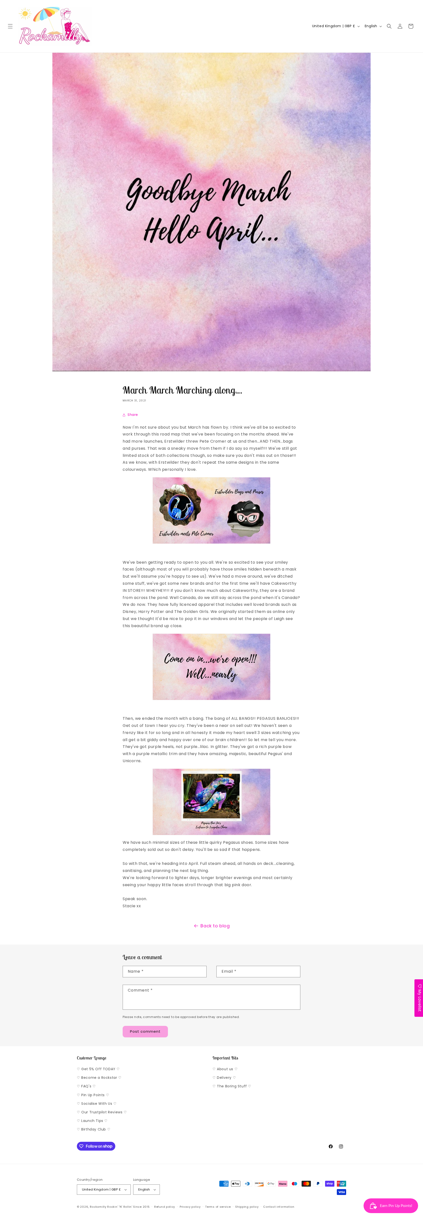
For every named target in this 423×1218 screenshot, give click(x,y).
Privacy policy (190, 1207)
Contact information (278, 1207)
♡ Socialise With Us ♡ (97, 1103)
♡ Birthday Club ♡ (93, 1129)
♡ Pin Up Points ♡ (93, 1095)
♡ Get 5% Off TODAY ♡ (98, 1069)
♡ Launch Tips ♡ (92, 1120)
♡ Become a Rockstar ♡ (99, 1077)
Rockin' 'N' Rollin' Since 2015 (128, 1207)
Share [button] (133, 414)
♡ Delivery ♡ (224, 1077)
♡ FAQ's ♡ (86, 1086)
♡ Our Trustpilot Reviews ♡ (102, 1112)
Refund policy (164, 1207)
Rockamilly (98, 1207)
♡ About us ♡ (225, 1069)
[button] (10, 26)
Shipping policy (247, 1207)
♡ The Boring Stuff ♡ (231, 1086)
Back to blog (215, 926)
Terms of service (218, 1207)
